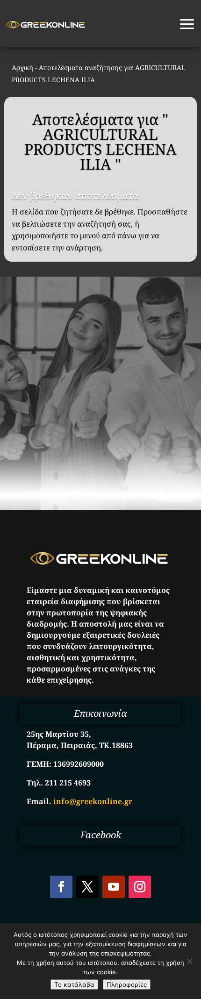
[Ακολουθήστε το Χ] (87, 887)
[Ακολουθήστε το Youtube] (113, 887)
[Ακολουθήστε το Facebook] (61, 887)
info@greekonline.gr (92, 801)
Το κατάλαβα (74, 984)
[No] (189, 961)
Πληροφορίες (127, 984)
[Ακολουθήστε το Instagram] (140, 887)
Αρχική (22, 67)
